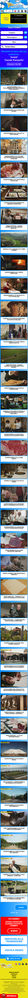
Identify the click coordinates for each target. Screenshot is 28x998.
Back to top (15, 958)
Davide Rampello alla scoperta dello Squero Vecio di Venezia (14, 666)
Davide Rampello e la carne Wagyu (14, 458)
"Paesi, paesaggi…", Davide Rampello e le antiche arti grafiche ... (14, 227)
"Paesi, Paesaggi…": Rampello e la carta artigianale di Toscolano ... (14, 597)
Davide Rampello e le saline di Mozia (14, 759)
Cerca (9, 11)
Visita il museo (14, 950)
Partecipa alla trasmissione (14, 940)
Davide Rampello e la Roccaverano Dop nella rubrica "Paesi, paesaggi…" (14, 88)
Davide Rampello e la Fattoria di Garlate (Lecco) (14, 342)
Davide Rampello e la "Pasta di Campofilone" (14, 389)
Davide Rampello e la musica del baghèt (14, 111)
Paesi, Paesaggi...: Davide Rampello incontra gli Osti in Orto (14, 782)
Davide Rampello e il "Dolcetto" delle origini (14, 134)
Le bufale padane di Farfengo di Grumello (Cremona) (14, 203)
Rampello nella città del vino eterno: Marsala (14, 643)
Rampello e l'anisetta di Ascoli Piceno (14, 481)
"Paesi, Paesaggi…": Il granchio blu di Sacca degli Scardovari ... (14, 620)
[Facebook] (19, 11)
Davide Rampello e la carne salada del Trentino (14, 551)
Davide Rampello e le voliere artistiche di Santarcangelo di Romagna (14, 157)
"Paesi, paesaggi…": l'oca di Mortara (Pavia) (14, 736)
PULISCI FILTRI (14, 64)
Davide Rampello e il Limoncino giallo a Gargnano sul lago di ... (14, 504)
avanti (21, 907)
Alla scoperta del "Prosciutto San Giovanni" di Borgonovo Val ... (14, 690)
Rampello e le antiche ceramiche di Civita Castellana (14, 319)
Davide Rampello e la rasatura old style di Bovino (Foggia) (14, 528)
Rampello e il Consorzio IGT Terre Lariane (14, 250)
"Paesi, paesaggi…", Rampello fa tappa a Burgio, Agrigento (14, 713)
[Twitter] (22, 11)
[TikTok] (25, 11)
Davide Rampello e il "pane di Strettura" (14, 273)
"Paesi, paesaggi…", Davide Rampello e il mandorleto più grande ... (14, 366)
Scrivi (14, 930)
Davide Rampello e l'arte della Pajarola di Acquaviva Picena (14, 435)
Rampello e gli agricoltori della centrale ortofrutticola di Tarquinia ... (14, 412)
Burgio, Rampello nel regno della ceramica (14, 574)
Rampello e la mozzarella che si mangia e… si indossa (14, 875)
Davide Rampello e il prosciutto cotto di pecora (14, 296)
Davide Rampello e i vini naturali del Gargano (14, 852)
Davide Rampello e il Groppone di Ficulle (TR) (14, 180)
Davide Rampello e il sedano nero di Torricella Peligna (14, 898)
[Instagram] (15, 11)
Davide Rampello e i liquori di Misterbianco (14, 806)
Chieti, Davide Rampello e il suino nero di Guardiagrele (14, 829)
